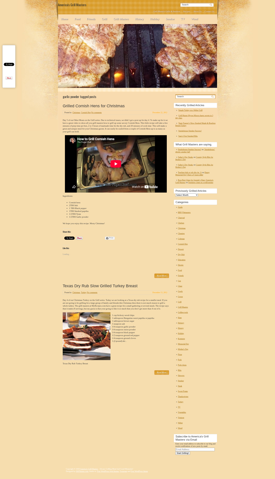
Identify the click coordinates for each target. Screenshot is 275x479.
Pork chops (182, 365)
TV (183, 19)
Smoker (170, 19)
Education (181, 260)
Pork (180, 360)
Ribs (179, 370)
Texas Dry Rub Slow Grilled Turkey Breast (100, 286)
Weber (180, 423)
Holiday (154, 19)
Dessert (181, 249)
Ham (180, 318)
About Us (197, 11)
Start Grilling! (183, 453)
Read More (161, 275)
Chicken (181, 223)
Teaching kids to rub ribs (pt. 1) (190, 172)
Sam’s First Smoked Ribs (188, 136)
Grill (104, 19)
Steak (180, 386)
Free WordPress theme (139, 471)
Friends (91, 19)
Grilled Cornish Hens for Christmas (94, 106)
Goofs (180, 291)
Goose (180, 297)
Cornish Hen (183, 244)
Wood (194, 19)
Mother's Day (183, 349)
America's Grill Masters (89, 469)
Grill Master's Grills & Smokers (167, 11)
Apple (180, 207)
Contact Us (209, 11)
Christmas (182, 228)
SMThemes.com (82, 471)
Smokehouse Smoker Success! (190, 131)
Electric (180, 265)
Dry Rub (181, 254)
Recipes (186, 11)
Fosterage (123, 471)
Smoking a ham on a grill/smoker (200, 182)
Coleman (181, 239)
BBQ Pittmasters (184, 212)
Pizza (180, 354)
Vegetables (182, 412)
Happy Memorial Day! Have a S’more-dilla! (192, 173)
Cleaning (181, 233)
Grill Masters (121, 19)
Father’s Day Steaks (185, 157)
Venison (181, 418)
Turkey (180, 402)
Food (77, 19)
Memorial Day (183, 344)
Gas (179, 281)
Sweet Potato (183, 391)
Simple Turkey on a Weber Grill (190, 110)
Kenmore (181, 339)
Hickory (181, 323)
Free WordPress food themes (108, 471)
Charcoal (181, 218)
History (139, 19)
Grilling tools (183, 312)
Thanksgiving (183, 396)
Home (64, 19)
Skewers (181, 375)
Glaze (180, 286)
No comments (96, 112)
